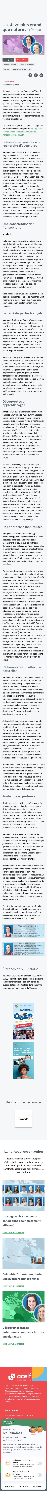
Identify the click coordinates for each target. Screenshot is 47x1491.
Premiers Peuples (10, 64)
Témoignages (8, 60)
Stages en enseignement (21, 69)
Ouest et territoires (27, 64)
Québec (6, 69)
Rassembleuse (22, 60)
